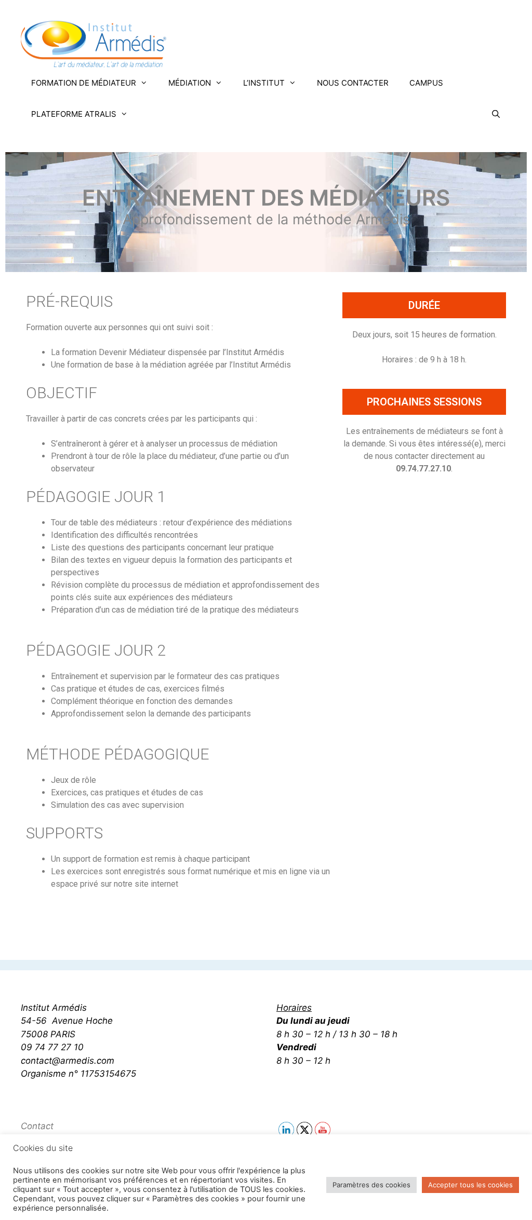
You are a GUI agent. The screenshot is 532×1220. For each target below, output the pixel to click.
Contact (37, 1126)
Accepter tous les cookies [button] (470, 1185)
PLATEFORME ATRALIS (73, 114)
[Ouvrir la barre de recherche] (496, 114)
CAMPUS (426, 83)
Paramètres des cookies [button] (371, 1185)
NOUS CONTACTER (353, 83)
